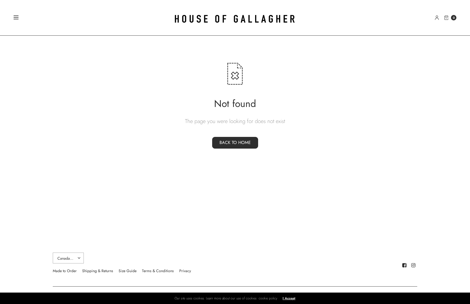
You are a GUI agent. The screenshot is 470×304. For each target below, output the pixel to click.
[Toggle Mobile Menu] (20, 18)
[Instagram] (413, 265)
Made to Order (65, 271)
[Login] (437, 17)
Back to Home (235, 142)
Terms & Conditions (158, 271)
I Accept (289, 298)
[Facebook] (404, 265)
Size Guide (128, 271)
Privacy (185, 271)
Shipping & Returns (97, 271)
